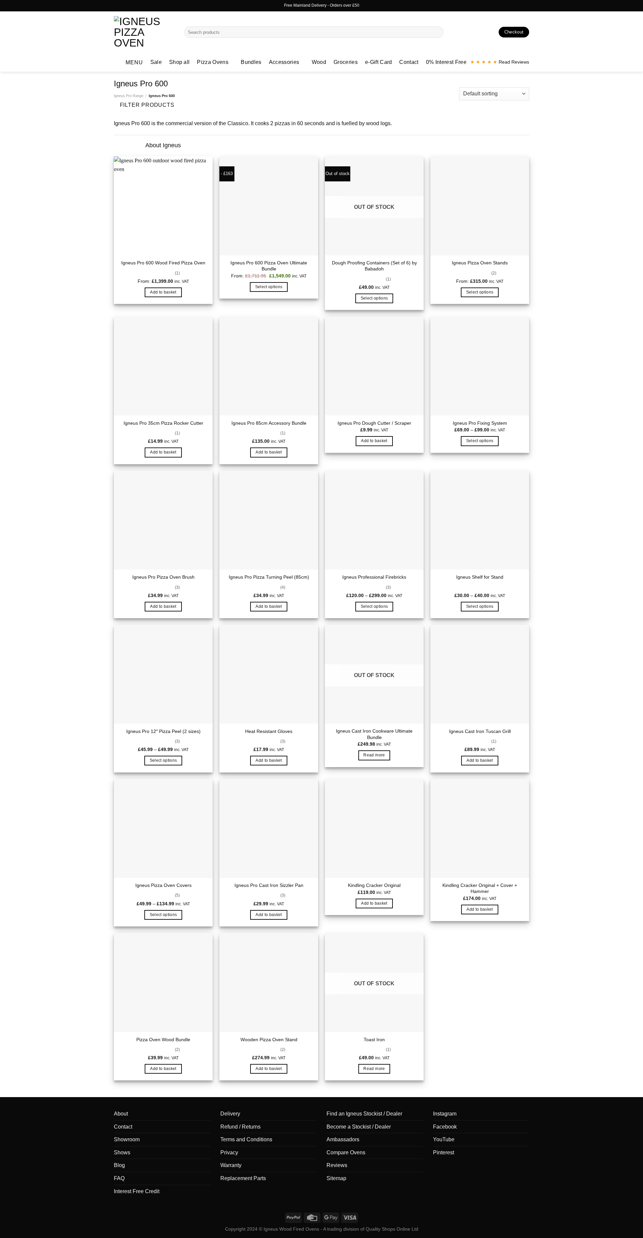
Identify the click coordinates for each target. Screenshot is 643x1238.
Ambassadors (343, 1139)
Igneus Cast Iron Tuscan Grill (480, 731)
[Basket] (490, 32)
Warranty (230, 1165)
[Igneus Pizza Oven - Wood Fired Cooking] (144, 32)
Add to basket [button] (163, 292)
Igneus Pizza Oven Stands (480, 262)
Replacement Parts (243, 1178)
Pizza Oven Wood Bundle (163, 1039)
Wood (319, 62)
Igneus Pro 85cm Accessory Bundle (268, 423)
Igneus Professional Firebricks (374, 577)
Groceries (346, 62)
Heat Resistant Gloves (268, 731)
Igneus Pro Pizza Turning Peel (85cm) (269, 577)
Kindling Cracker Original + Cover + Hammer (479, 888)
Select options (269, 287)
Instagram (444, 1114)
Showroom (127, 1139)
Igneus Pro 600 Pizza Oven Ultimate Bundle (268, 266)
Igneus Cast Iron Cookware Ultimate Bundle (374, 734)
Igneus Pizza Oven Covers (163, 885)
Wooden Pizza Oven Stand (268, 1039)
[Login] (479, 32)
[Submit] (436, 32)
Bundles (251, 62)
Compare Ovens (346, 1152)
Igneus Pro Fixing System (480, 423)
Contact (408, 62)
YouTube (443, 1139)
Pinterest (443, 1152)
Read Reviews (499, 62)
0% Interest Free (446, 62)
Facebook (445, 1127)
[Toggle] (134, 146)
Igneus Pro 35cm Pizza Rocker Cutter (163, 423)
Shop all (179, 62)
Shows (122, 1152)
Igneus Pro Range (128, 96)
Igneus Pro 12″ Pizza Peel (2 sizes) (163, 731)
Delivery (230, 1114)
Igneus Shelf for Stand (479, 577)
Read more (374, 755)
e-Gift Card (378, 62)
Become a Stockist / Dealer (359, 1127)
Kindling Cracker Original (374, 885)
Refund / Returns (240, 1127)
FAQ (119, 1178)
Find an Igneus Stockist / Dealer (364, 1114)
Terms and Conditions (246, 1139)
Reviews (337, 1165)
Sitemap (336, 1178)
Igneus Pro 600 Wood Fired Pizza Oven (163, 262)
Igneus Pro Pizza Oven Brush (163, 577)
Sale (156, 62)
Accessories (284, 62)
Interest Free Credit (136, 1191)
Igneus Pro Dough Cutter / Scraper (374, 423)
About (121, 1114)
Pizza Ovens (212, 62)
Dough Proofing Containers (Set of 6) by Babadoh (374, 266)
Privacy (229, 1152)
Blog (119, 1165)
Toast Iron (374, 1039)
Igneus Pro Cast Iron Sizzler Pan (268, 885)
